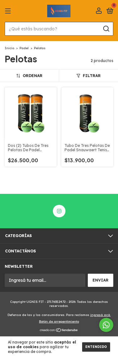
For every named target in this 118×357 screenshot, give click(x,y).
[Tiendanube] (59, 330)
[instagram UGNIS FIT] (59, 211)
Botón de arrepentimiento (59, 321)
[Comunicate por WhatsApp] (106, 325)
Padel (24, 48)
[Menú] (9, 11)
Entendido (96, 347)
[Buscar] (106, 28)
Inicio (9, 48)
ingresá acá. (100, 315)
